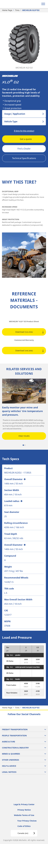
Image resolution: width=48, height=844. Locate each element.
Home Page (7, 10)
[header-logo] (12, 4)
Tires (17, 10)
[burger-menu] (43, 4)
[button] (24, 479)
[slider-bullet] (23, 445)
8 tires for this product (24, 131)
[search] (37, 4)
